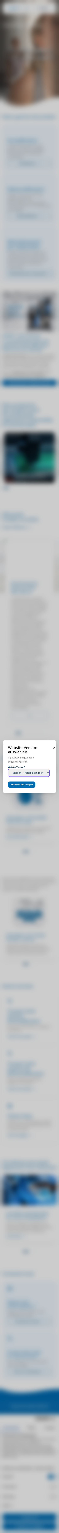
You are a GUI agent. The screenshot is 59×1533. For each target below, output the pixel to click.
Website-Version (16, 767)
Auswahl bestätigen (22, 784)
